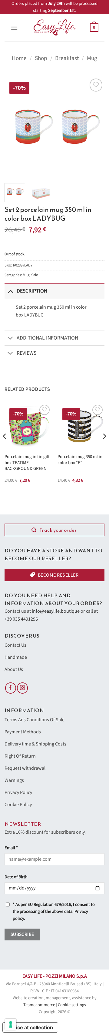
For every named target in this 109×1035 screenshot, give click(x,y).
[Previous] (14, 127)
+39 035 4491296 (21, 619)
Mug (92, 58)
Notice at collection (30, 1027)
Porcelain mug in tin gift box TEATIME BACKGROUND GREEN (27, 462)
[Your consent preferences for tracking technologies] (10, 1024)
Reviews (26, 353)
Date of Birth (16, 877)
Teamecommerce (39, 1005)
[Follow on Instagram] (22, 688)
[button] (14, 27)
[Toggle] (10, 290)
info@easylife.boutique (56, 611)
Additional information (47, 338)
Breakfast (67, 58)
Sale (34, 275)
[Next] (94, 127)
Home (19, 58)
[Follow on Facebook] (10, 688)
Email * (11, 848)
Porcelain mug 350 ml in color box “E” (80, 460)
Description (32, 291)
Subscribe (22, 934)
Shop (41, 58)
